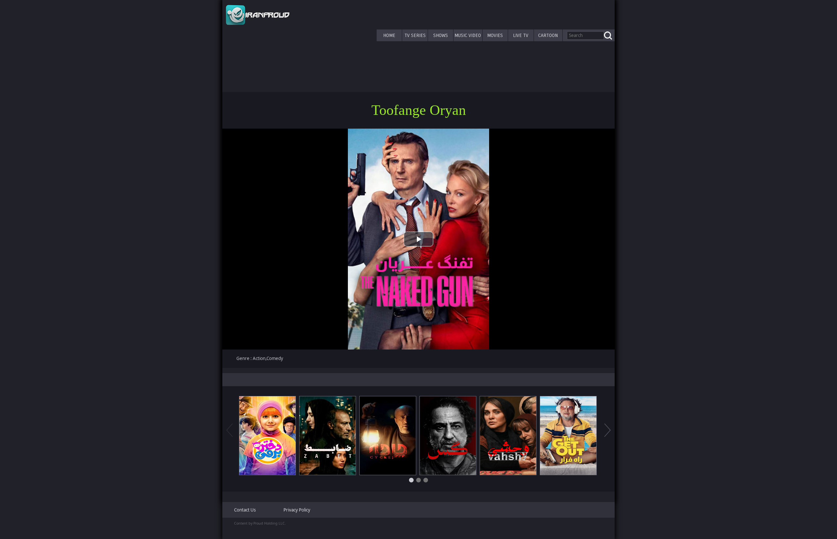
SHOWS (440, 35)
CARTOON (548, 35)
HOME (389, 35)
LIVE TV (520, 35)
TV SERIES (415, 35)
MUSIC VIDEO (467, 35)
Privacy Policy (296, 510)
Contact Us (245, 510)
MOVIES (495, 35)
